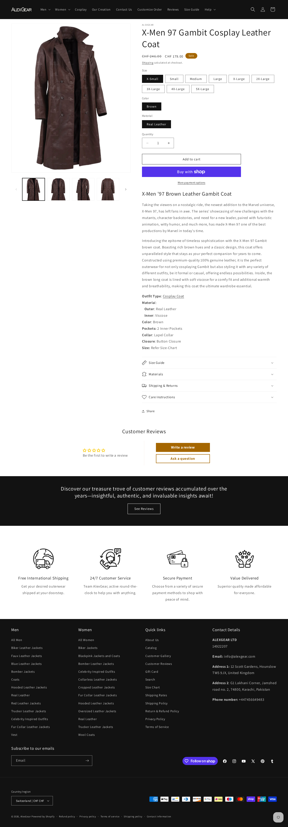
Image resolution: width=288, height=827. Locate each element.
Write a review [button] (183, 447)
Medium (196, 79)
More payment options (191, 182)
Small (174, 79)
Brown (152, 106)
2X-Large (263, 79)
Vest (14, 735)
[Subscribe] (87, 760)
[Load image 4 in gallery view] (108, 189)
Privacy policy (87, 816)
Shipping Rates (156, 695)
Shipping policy (133, 816)
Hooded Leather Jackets (29, 687)
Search (150, 679)
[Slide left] (16, 189)
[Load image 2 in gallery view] (58, 189)
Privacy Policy (155, 719)
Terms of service (110, 816)
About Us (152, 640)
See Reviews (144, 508)
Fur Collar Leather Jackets (30, 727)
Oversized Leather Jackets (97, 711)
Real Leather (156, 124)
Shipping (147, 62)
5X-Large (202, 89)
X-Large (239, 79)
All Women (86, 640)
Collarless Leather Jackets (97, 679)
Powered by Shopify (43, 816)
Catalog (151, 648)
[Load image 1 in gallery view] (33, 189)
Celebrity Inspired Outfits (29, 719)
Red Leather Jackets (26, 703)
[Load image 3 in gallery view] (83, 189)
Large (218, 79)
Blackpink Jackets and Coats (99, 656)
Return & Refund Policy (162, 711)
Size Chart (152, 687)
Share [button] (150, 411)
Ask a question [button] (183, 458)
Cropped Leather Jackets (96, 687)
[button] (45, 9)
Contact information (159, 816)
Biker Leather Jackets (27, 648)
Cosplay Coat (173, 296)
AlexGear (25, 816)
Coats (15, 679)
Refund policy (67, 816)
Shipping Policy (156, 703)
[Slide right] (126, 189)
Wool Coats (86, 735)
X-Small (152, 79)
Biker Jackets (88, 648)
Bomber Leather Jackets (96, 664)
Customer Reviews (158, 664)
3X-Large (153, 89)
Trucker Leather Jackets (28, 711)
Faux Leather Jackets (26, 656)
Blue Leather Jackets (26, 664)
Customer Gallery (158, 656)
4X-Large (178, 89)
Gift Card (151, 672)
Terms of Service (157, 727)
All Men (16, 640)
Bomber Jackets (23, 672)
